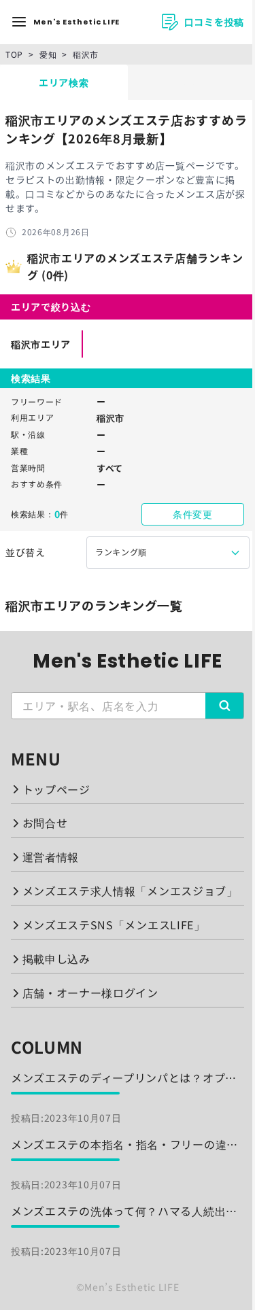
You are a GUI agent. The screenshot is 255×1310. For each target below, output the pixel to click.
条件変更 (193, 514)
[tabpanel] (127, 365)
